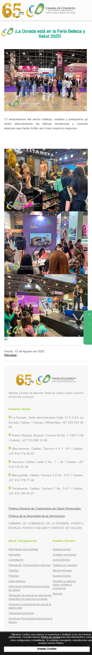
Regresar (10, 355)
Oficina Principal (62, 570)
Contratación (16, 560)
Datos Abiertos (17, 581)
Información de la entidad (23, 549)
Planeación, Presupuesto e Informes (30, 565)
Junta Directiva (61, 560)
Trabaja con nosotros (65, 565)
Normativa (15, 555)
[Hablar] (87, 340)
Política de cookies (50, 637)
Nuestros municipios (64, 555)
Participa (14, 576)
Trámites (14, 570)
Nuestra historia (62, 576)
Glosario (57, 594)
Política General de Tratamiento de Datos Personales (45, 508)
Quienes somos (62, 549)
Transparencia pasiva (21, 613)
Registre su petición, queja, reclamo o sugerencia (64, 585)
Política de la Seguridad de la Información (37, 516)
